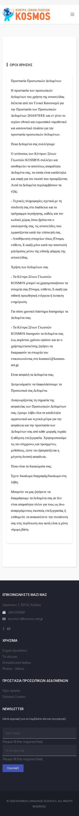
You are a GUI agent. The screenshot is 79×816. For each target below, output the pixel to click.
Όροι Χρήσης (11, 691)
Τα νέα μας (10, 656)
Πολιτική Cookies (14, 697)
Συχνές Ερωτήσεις (15, 650)
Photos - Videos (13, 669)
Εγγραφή (13, 768)
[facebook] (4, 628)
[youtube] (9, 628)
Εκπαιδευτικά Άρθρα (17, 663)
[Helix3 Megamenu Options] (72, 14)
